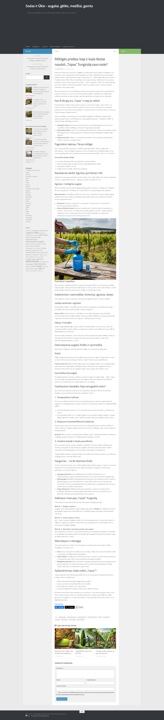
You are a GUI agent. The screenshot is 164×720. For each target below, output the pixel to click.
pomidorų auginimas (30, 257)
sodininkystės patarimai (43, 261)
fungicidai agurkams (82, 617)
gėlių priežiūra (35, 250)
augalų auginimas (44, 230)
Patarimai (28, 193)
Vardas (58, 680)
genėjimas (28, 250)
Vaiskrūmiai (29, 215)
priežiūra (28, 259)
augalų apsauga (62, 617)
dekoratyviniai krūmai (31, 244)
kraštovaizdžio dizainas (42, 252)
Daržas (27, 172)
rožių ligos (57, 619)
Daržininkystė (43, 235)
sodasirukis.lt (60, 69)
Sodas (57, 51)
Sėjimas (28, 199)
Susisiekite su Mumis (68, 46)
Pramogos (28, 195)
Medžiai (28, 191)
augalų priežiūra (32, 233)
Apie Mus (44, 46)
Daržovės (28, 174)
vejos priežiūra (34, 270)
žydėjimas (40, 270)
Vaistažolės (29, 219)
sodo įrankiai (45, 266)
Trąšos (27, 207)
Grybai (27, 182)
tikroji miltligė (72, 619)
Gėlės (27, 180)
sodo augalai (29, 264)
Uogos (27, 211)
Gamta (27, 178)
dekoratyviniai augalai (35, 241)
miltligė (100, 617)
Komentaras (59, 668)
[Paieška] (47, 77)
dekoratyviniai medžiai (41, 244)
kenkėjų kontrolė (31, 252)
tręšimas (41, 268)
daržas (36, 235)
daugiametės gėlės (36, 237)
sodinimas (39, 259)
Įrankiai (27, 184)
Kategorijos (35, 46)
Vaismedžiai (29, 217)
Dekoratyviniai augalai (31, 176)
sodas (33, 259)
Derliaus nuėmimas (30, 246)
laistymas (28, 255)
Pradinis (28, 46)
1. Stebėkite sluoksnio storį (33, 170)
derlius (37, 246)
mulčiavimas (35, 255)
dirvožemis (38, 248)
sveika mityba (29, 268)
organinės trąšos (43, 254)
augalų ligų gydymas (71, 617)
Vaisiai (27, 213)
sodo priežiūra (64, 619)
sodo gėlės (28, 266)
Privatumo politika (55, 46)
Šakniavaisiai (29, 197)
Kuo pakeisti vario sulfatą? (32, 189)
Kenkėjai (28, 187)
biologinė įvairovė (30, 235)
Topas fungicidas (80, 619)
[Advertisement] (82, 32)
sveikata (35, 268)
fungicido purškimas (92, 617)
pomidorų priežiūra (39, 257)
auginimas (42, 233)
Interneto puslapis (61, 686)
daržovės (28, 237)
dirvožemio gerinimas (30, 248)
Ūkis (27, 209)
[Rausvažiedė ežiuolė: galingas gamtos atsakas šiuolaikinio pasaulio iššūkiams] (29, 114)
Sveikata (28, 205)
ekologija (43, 248)
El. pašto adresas (91, 680)
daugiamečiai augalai (31, 239)
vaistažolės (28, 270)
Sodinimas (28, 203)
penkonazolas (106, 617)
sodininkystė (32, 261)
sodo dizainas (40, 264)
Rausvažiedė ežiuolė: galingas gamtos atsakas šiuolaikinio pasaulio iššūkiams (41, 114)
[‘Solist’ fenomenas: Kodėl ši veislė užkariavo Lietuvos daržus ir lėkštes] (29, 131)
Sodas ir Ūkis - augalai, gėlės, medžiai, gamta (59, 6)
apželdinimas (28, 230)
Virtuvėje (28, 221)
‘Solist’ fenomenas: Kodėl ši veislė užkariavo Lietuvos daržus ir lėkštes (40, 131)
